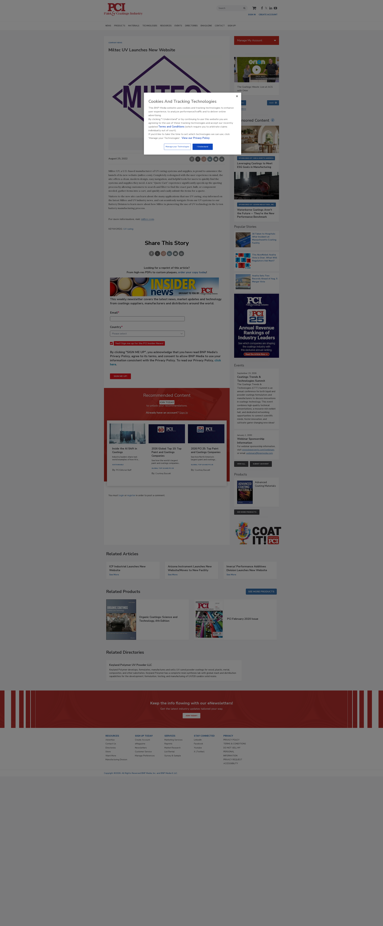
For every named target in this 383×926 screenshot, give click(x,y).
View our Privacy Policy (196, 138)
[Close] (237, 96)
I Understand (202, 146)
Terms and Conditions (171, 126)
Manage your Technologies (177, 146)
